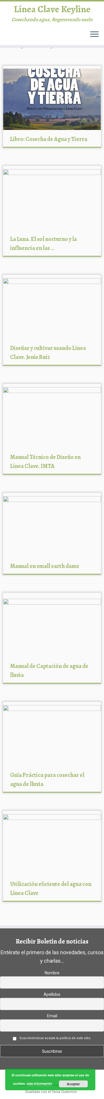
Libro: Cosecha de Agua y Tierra (48, 139)
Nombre (52, 973)
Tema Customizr (64, 1092)
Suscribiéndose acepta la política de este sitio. (55, 1038)
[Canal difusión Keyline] (47, 37)
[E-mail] (12, 37)
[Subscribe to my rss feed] (7, 37)
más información (39, 1083)
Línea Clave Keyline (52, 9)
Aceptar (73, 1084)
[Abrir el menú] (94, 34)
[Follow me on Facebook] (24, 37)
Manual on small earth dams (44, 566)
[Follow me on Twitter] (18, 37)
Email (52, 1016)
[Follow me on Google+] (30, 37)
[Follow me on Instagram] (35, 37)
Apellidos (52, 994)
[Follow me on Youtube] (41, 37)
